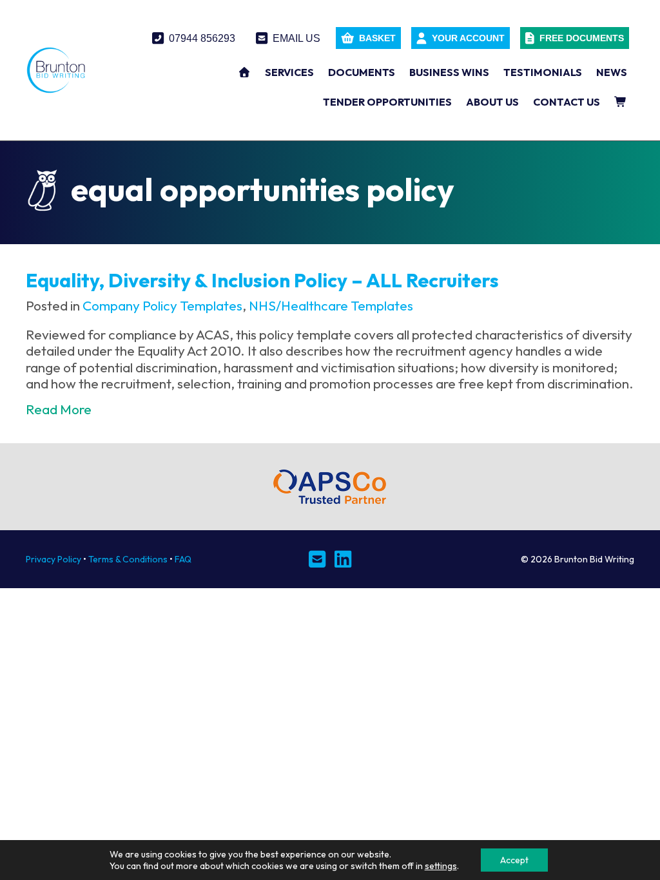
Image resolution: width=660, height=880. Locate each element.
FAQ (183, 559)
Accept (514, 860)
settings (441, 866)
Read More (59, 409)
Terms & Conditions (128, 559)
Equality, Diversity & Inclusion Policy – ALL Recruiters (262, 280)
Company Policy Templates (162, 305)
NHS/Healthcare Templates (331, 305)
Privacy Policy (53, 559)
